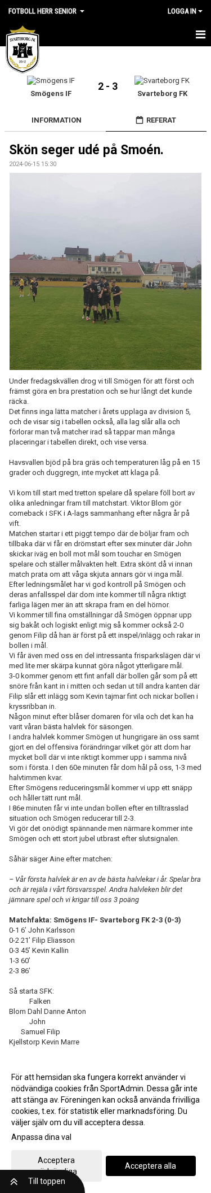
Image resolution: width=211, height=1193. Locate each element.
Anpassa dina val (41, 1137)
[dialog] (105, 1124)
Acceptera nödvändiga (56, 1166)
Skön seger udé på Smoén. (86, 150)
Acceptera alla (150, 1165)
